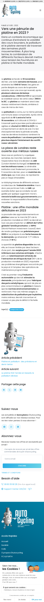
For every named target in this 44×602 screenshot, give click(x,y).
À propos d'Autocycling (12, 552)
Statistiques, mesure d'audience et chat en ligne (19, 590)
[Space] (17, 518)
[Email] (20, 390)
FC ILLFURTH (6, 556)
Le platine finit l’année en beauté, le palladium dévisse (17, 374)
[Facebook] (3, 390)
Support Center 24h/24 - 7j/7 (18, 489)
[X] (9, 390)
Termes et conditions (11, 472)
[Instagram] (11, 427)
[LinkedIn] (15, 390)
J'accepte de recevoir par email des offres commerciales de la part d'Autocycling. (21, 450)
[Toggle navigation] (40, 10)
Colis (3, 549)
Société (4, 545)
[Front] (10, 10)
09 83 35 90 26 (10, 484)
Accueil (4, 541)
